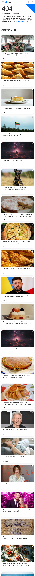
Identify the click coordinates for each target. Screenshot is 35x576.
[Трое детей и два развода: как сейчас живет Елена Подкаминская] (17, 477)
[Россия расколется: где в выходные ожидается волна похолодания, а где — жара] (17, 181)
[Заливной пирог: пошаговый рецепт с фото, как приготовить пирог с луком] (17, 370)
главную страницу (21, 21)
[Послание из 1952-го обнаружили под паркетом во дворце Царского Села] (17, 531)
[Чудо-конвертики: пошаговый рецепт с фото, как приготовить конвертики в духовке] (17, 74)
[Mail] (6, 2)
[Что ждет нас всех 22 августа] (17, 155)
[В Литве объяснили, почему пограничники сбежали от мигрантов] (17, 128)
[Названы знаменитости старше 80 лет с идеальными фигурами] (17, 423)
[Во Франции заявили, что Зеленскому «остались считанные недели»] (17, 289)
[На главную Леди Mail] (9, 2)
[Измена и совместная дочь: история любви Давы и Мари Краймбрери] (17, 504)
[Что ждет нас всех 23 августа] (17, 343)
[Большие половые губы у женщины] (17, 450)
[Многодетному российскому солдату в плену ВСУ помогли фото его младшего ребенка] (17, 47)
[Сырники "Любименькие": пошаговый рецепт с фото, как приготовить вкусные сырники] (17, 396)
